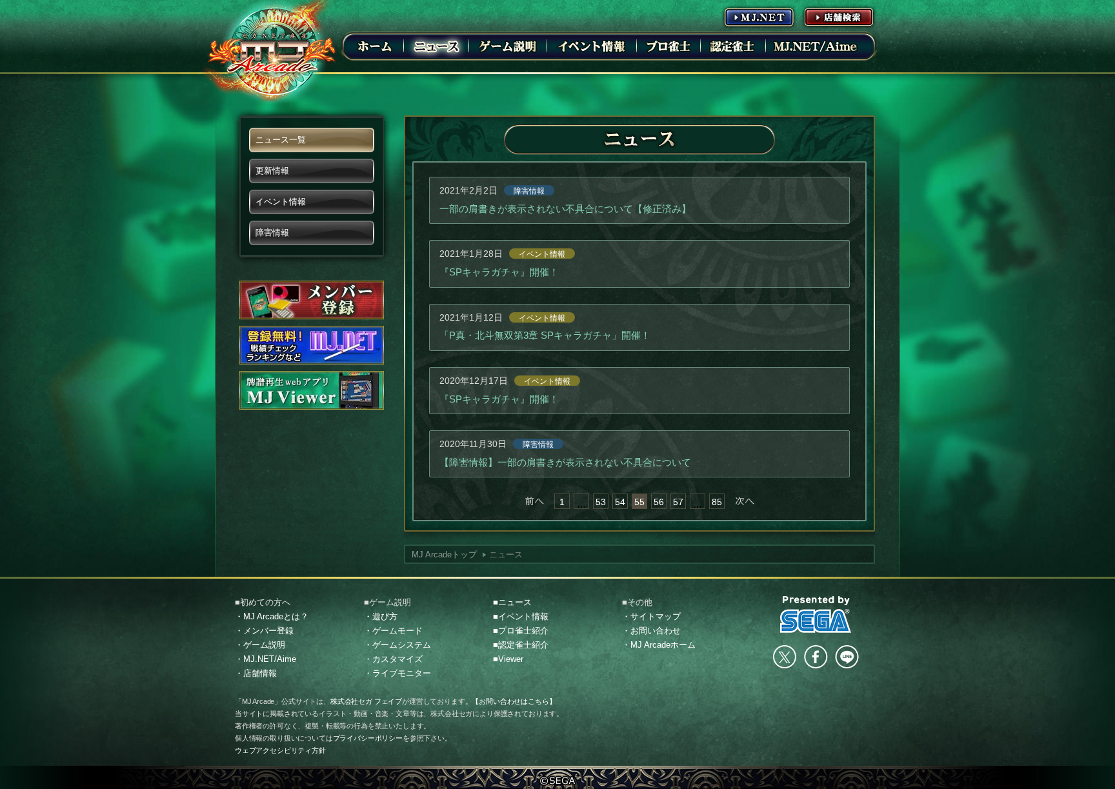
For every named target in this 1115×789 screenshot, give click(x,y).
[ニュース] (436, 46)
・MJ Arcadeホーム (659, 645)
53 (601, 502)
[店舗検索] (839, 17)
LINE (846, 656)
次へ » (744, 501)
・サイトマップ (651, 616)
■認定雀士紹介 (520, 645)
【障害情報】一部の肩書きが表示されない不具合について (565, 462)
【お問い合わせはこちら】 (514, 701)
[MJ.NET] (759, 17)
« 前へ (534, 501)
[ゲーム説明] (508, 46)
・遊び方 (380, 616)
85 (717, 502)
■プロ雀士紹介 (520, 630)
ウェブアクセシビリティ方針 (280, 750)
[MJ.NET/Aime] (814, 46)
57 (678, 502)
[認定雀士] (733, 46)
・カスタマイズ (393, 659)
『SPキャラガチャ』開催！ (499, 271)
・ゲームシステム (397, 645)
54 (620, 502)
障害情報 (529, 190)
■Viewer (508, 659)
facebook (815, 656)
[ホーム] (375, 46)
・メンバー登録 (264, 630)
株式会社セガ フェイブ (366, 701)
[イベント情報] (592, 46)
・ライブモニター (397, 673)
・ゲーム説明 (260, 645)
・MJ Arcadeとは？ (271, 616)
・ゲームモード (393, 630)
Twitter (784, 656)
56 (659, 502)
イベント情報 (542, 254)
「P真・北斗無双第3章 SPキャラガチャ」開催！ (544, 335)
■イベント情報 (520, 616)
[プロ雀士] (668, 46)
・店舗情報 (256, 673)
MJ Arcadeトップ (444, 554)
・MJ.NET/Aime (265, 659)
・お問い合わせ (651, 630)
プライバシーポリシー (368, 738)
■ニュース (512, 602)
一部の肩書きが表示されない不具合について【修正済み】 (565, 208)
